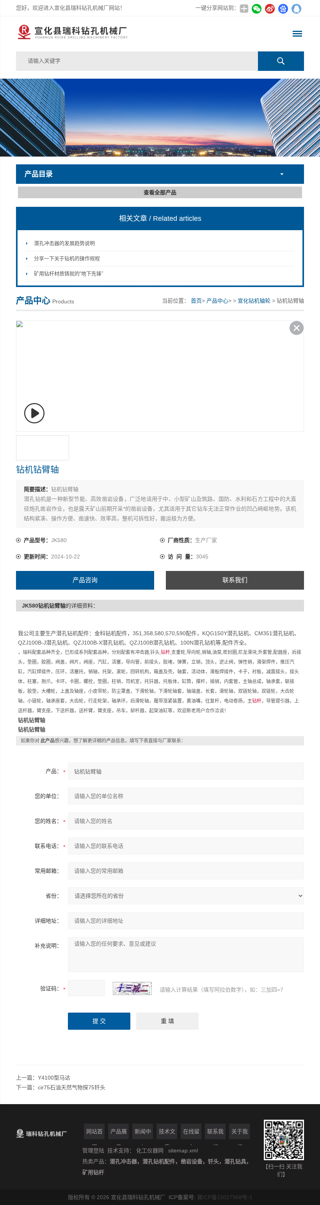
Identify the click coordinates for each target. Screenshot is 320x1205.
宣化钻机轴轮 (254, 301)
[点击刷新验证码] (132, 988)
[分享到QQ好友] (296, 8)
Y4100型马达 (54, 1078)
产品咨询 (85, 580)
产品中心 (217, 301)
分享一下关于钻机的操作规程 (67, 258)
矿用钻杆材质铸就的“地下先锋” (68, 274)
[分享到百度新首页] (282, 8)
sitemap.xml (183, 1150)
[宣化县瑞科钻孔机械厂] (102, 33)
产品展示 (118, 1133)
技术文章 (167, 1133)
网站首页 (94, 1133)
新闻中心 (143, 1133)
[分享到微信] (256, 8)
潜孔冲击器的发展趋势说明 (64, 243)
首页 (196, 301)
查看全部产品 (160, 192)
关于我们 (239, 1133)
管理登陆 (93, 1150)
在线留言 (191, 1133)
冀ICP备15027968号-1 (224, 1197)
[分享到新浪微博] (269, 8)
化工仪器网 (150, 1150)
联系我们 (234, 580)
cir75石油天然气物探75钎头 (71, 1087)
